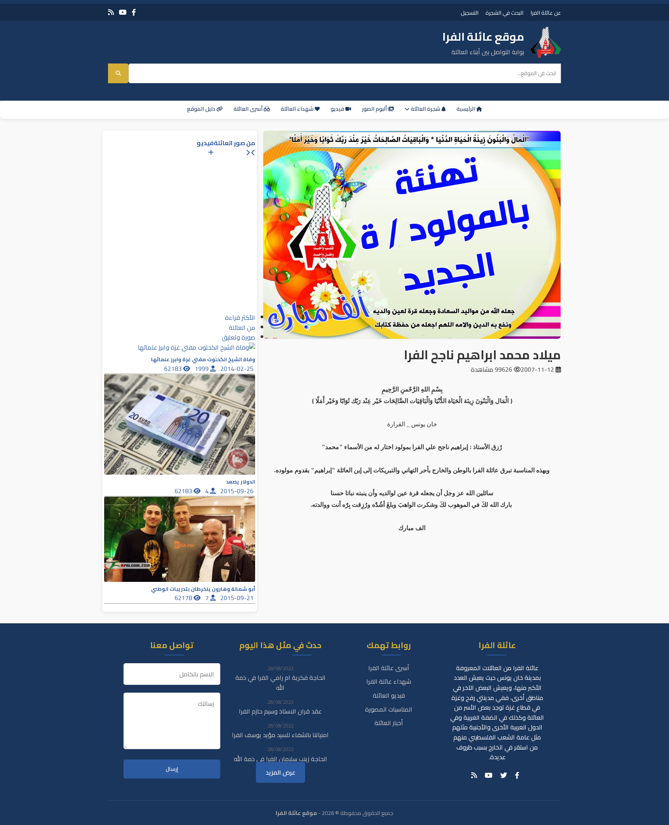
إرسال (172, 769)
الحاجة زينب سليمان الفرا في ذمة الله (280, 759)
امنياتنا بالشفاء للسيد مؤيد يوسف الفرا (280, 735)
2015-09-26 (237, 491)
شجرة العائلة (425, 109)
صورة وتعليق (238, 337)
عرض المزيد (280, 772)
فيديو (338, 109)
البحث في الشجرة (504, 12)
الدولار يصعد (240, 482)
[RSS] (111, 12)
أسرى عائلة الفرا (388, 668)
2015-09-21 (237, 598)
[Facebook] (134, 12)
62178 (184, 598)
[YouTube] (123, 12)
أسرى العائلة (248, 109)
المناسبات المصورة (388, 709)
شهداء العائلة (298, 109)
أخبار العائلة (388, 723)
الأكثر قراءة (240, 317)
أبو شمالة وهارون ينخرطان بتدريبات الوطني (203, 589)
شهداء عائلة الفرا (388, 681)
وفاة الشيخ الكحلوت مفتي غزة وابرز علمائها (203, 359)
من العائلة (242, 327)
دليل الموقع (201, 109)
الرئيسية (466, 109)
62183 (173, 368)
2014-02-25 (237, 368)
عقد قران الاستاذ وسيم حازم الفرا (280, 711)
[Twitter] (503, 775)
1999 (202, 368)
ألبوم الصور (375, 109)
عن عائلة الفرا (545, 12)
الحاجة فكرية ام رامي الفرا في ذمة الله (280, 682)
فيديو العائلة (389, 695)
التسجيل (470, 12)
